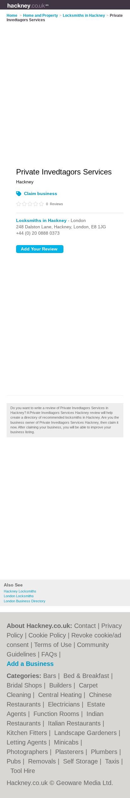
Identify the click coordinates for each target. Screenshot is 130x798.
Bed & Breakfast (87, 675)
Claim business (40, 193)
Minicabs (67, 742)
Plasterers (70, 751)
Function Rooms (57, 713)
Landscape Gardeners (86, 732)
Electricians (65, 704)
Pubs (15, 761)
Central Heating (61, 694)
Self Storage (81, 761)
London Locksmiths (19, 596)
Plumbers (105, 751)
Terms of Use (53, 644)
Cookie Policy (47, 635)
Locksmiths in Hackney (41, 220)
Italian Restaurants (75, 723)
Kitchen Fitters (28, 732)
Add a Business (30, 663)
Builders (61, 685)
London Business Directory (24, 601)
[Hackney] (49, 9)
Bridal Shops (25, 685)
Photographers (28, 751)
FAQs (49, 654)
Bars (50, 675)
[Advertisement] (65, 510)
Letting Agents (28, 742)
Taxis (113, 761)
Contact (85, 625)
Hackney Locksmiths (20, 591)
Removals (43, 761)
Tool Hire (22, 770)
